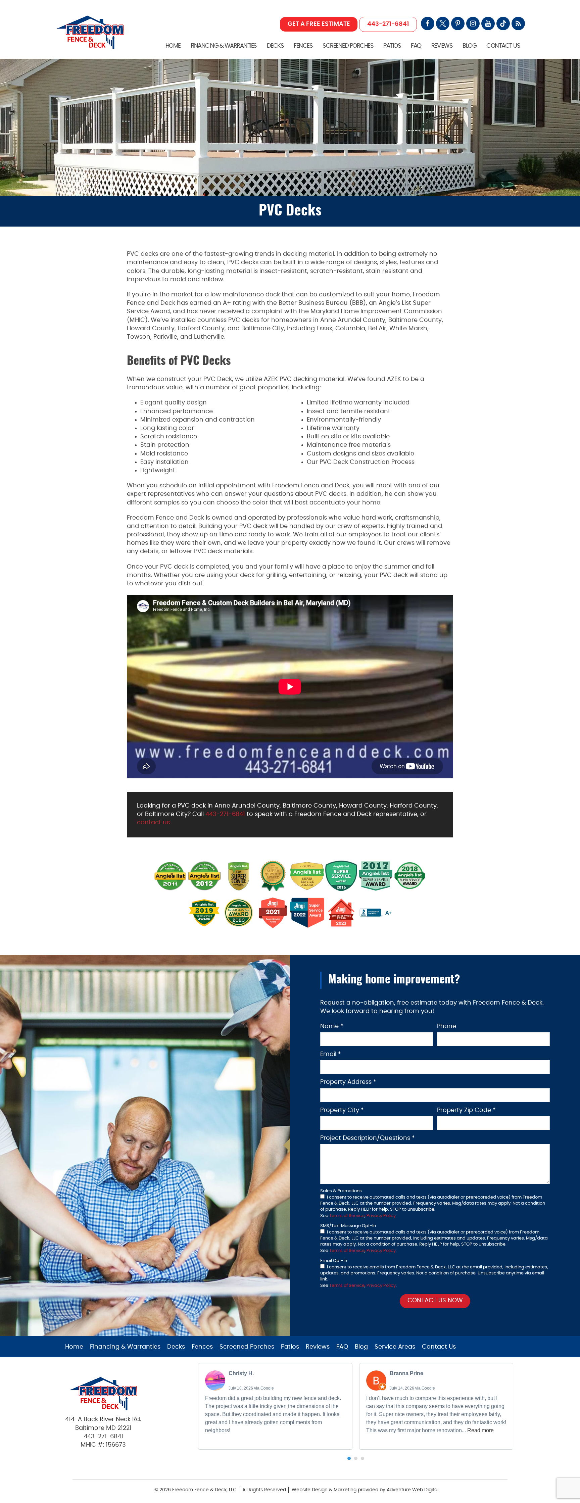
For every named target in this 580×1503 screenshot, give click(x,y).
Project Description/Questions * (367, 1138)
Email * (330, 1054)
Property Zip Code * (466, 1110)
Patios (392, 46)
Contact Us (503, 46)
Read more (480, 1430)
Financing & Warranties (224, 46)
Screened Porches (348, 46)
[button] (349, 1458)
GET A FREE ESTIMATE (319, 24)
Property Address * (348, 1082)
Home (173, 46)
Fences (303, 46)
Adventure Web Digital (412, 1490)
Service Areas (395, 1347)
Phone (446, 1026)
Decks (275, 46)
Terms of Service (347, 1216)
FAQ (416, 46)
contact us (153, 823)
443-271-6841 (388, 24)
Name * (331, 1026)
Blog (469, 46)
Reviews (442, 46)
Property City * (342, 1110)
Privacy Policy (381, 1216)
